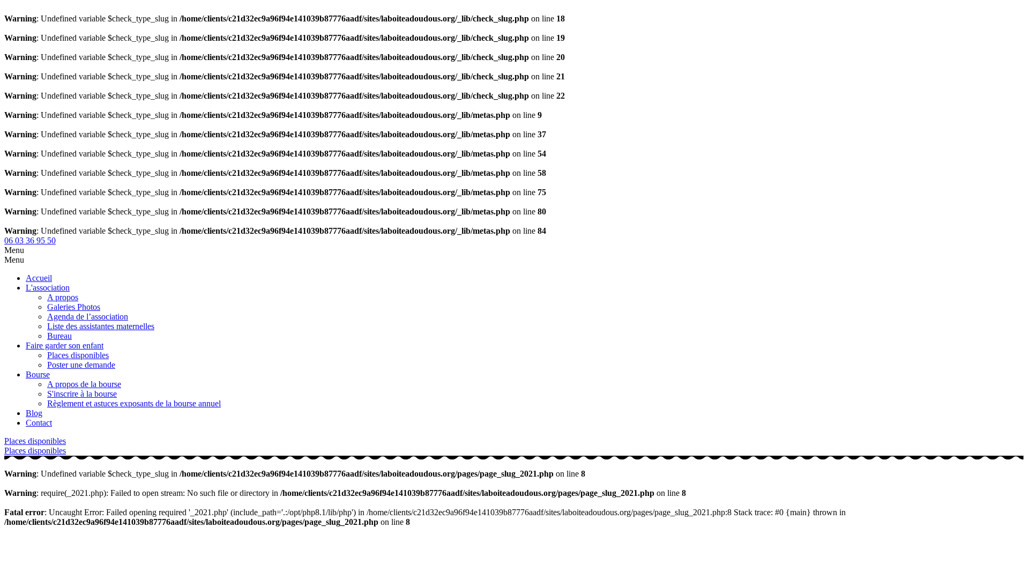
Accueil (39, 278)
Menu (14, 250)
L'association (48, 287)
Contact (39, 422)
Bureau (59, 335)
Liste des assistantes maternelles (100, 326)
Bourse (38, 374)
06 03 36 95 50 (30, 240)
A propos (62, 297)
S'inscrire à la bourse (82, 393)
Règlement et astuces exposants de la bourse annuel (134, 403)
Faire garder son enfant (64, 345)
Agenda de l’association (87, 316)
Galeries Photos (73, 306)
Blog (34, 413)
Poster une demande (81, 364)
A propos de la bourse (84, 384)
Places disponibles (78, 355)
